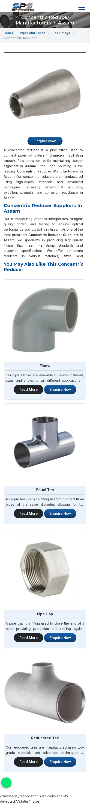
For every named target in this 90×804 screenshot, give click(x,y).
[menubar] (81, 7)
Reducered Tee (45, 738)
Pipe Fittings (60, 33)
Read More (28, 389)
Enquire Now (60, 389)
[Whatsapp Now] (6, 782)
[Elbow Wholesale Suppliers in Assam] (45, 321)
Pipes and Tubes (32, 33)
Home (9, 33)
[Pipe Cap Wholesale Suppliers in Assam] (45, 569)
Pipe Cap (45, 614)
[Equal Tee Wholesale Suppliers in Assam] (45, 445)
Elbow (45, 365)
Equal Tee (45, 489)
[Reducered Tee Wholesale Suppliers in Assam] (45, 693)
